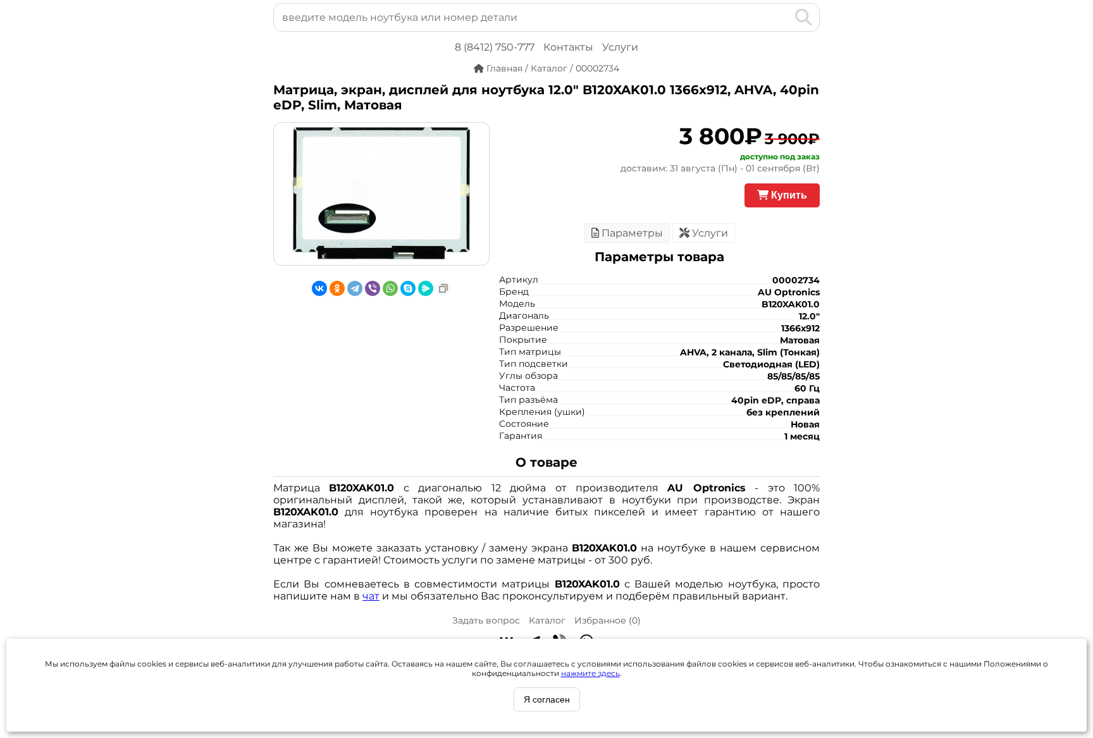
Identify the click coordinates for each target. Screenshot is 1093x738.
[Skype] (408, 288)
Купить (788, 195)
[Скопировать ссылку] (443, 288)
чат (371, 596)
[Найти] (803, 17)
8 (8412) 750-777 (494, 47)
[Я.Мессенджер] (425, 288)
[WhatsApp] (390, 288)
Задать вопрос (486, 620)
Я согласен (547, 699)
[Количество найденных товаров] (783, 17)
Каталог (547, 620)
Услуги (620, 47)
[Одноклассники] (337, 288)
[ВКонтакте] (319, 288)
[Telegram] (354, 288)
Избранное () (607, 620)
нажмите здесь (590, 673)
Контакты (568, 47)
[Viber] (372, 288)
